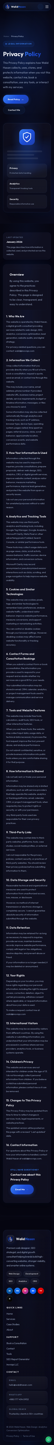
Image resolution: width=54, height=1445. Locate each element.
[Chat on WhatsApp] (49, 1439)
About (9, 1329)
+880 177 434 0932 (19, 1399)
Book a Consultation (16, 1343)
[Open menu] (47, 6)
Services (10, 1319)
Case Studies (13, 1324)
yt (41, 1291)
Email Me (22, 1189)
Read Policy (16, 99)
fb (17, 1291)
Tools (9, 1353)
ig (25, 1291)
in (10, 1291)
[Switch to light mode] (40, 7)
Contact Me (14, 110)
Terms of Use (29, 1436)
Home (6, 36)
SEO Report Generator (18, 1359)
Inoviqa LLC (12, 1364)
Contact (10, 1348)
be (33, 1291)
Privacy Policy (12, 1436)
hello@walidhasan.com (20, 1384)
